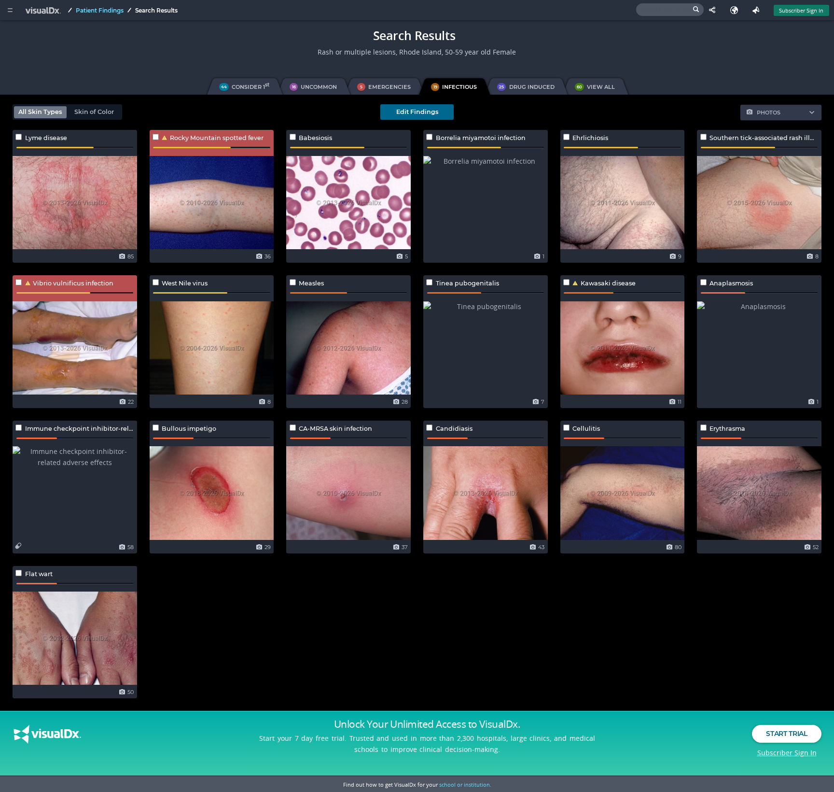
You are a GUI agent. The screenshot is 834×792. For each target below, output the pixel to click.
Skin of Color (94, 111)
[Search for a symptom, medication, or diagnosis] (670, 9)
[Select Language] (736, 10)
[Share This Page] (714, 10)
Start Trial (786, 733)
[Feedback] (758, 10)
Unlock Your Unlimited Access (427, 724)
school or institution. (465, 784)
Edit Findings (417, 111)
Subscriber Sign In (801, 10)
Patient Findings (100, 10)
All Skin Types (40, 111)
